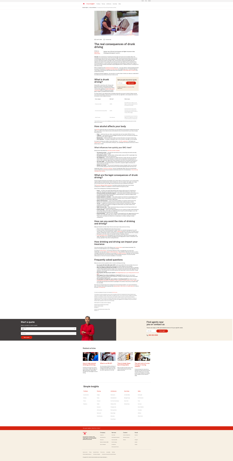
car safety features (130, 286)
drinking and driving (110, 67)
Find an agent (162, 331)
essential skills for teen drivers (119, 286)
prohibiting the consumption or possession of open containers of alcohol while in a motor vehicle (116, 280)
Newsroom (102, 439)
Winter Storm (140, 416)
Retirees (124, 439)
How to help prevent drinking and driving (89, 364)
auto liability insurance (121, 253)
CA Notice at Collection (96, 454)
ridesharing (119, 231)
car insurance (129, 87)
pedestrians (125, 141)
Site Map (113, 452)
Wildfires (139, 413)
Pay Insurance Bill (114, 439)
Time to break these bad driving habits (123, 364)
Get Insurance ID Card (115, 446)
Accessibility (108, 452)
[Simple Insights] (90, 4)
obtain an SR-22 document (112, 251)
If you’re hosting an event (102, 235)
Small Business (99, 416)
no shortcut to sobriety (107, 168)
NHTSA (97, 129)
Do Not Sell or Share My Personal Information (109, 454)
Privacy (90, 452)
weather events (97, 142)
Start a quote (131, 83)
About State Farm (103, 437)
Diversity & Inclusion (126, 437)
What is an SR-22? (106, 363)
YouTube (136, 444)
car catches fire (102, 287)
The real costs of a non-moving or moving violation (142, 365)
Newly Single (113, 413)
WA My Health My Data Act (87, 454)
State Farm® (97, 53)
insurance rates (118, 247)
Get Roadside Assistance (115, 437)
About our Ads (85, 452)
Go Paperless (114, 444)
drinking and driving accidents (111, 68)
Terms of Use (102, 452)
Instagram (136, 439)
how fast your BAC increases (113, 150)
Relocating (112, 416)
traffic (121, 141)
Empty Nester (113, 419)
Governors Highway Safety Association (104, 185)
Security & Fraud (96, 452)
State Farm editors (114, 292)
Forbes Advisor (103, 250)
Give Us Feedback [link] (103, 444)
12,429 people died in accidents (129, 70)
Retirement (99, 413)
